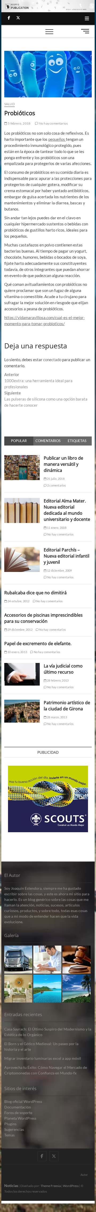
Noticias (11, 1185)
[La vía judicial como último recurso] (22, 665)
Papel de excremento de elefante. (37, 643)
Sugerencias (14, 1129)
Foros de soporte (18, 1112)
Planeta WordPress (20, 1118)
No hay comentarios (53, 123)
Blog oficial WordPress (23, 1101)
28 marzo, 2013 (56, 717)
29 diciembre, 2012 (20, 629)
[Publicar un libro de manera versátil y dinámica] (22, 458)
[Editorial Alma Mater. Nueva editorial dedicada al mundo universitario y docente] (22, 500)
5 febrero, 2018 (18, 123)
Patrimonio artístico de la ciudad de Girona (67, 706)
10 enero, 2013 (17, 652)
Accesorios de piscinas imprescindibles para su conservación (43, 618)
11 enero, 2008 (56, 527)
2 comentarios (56, 485)
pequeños (57, 139)
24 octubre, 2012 (18, 601)
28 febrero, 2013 (57, 680)
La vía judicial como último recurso (63, 669)
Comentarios (48, 441)
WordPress (71, 1186)
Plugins (10, 1124)
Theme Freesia (51, 1186)
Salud (9, 104)
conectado (52, 359)
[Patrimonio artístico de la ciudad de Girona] (22, 702)
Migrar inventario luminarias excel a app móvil (42, 1058)
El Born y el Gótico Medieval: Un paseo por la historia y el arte (41, 1046)
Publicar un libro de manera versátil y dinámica (63, 464)
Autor (84, 1174)
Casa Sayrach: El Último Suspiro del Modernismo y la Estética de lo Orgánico (47, 1032)
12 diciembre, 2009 (59, 570)
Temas (9, 1135)
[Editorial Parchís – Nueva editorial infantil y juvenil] (22, 549)
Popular (19, 441)
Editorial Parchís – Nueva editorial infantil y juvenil (66, 556)
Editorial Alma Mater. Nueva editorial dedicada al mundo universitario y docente (67, 510)
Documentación (17, 1107)
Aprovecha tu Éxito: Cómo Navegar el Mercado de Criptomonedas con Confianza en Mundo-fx (45, 1070)
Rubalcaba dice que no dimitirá (35, 593)
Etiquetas (77, 441)
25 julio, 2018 (55, 478)
